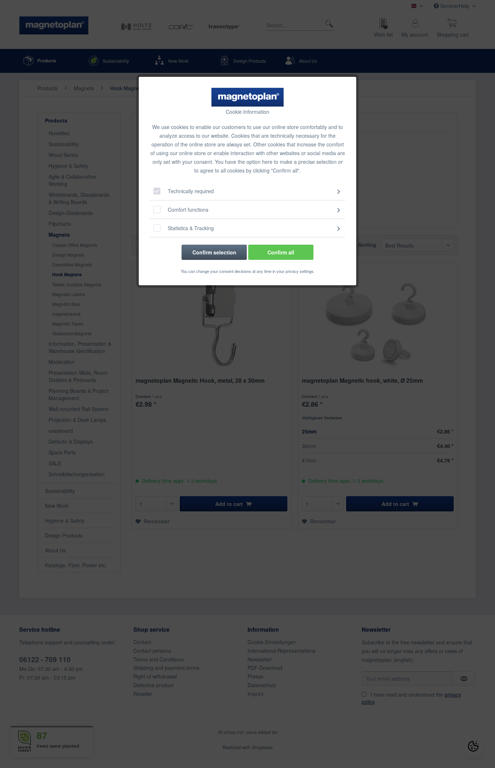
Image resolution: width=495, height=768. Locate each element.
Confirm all (280, 252)
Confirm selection (214, 252)
